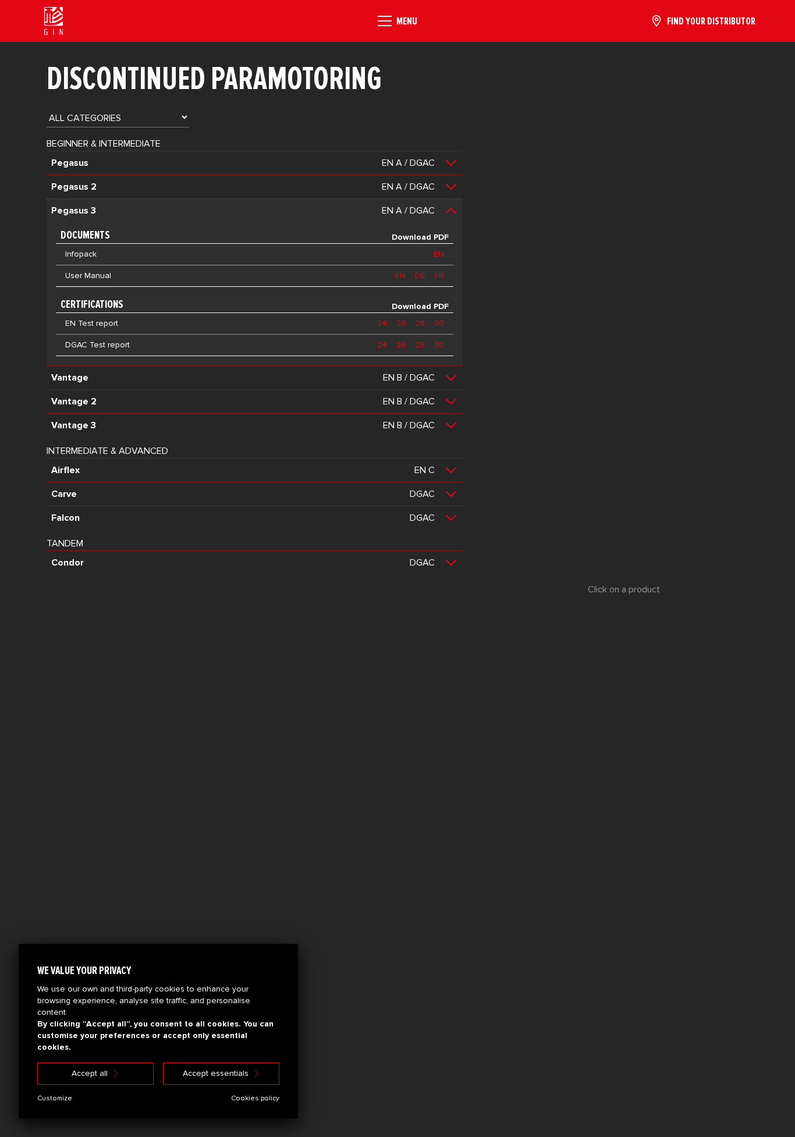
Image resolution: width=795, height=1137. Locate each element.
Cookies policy (255, 1098)
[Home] (53, 21)
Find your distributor (711, 21)
